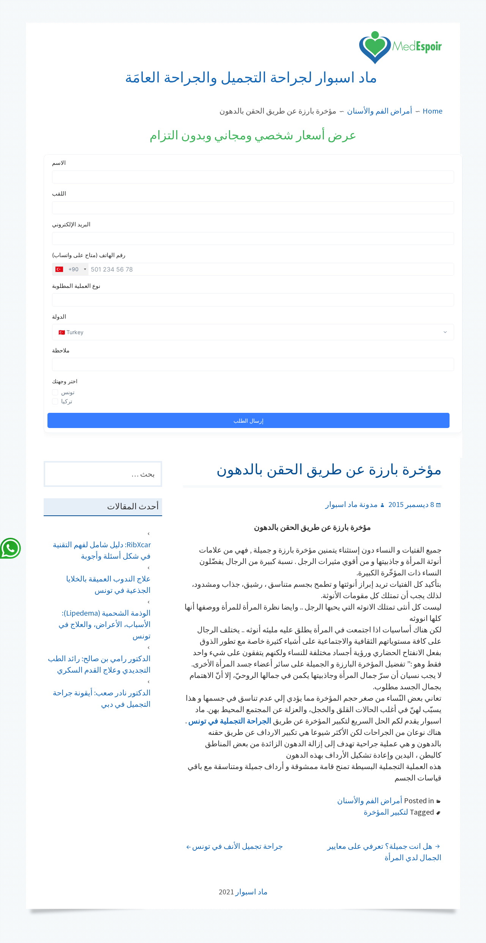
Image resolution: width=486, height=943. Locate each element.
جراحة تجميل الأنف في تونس (237, 846)
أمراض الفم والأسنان (369, 800)
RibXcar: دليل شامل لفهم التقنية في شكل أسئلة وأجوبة (102, 550)
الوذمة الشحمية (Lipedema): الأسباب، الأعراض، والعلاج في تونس (104, 624)
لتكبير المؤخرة (386, 812)
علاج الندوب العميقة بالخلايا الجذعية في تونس (108, 584)
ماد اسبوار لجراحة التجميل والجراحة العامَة (251, 77)
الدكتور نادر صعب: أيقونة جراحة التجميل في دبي (102, 698)
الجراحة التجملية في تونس (229, 720)
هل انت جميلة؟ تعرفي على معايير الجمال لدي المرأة (384, 851)
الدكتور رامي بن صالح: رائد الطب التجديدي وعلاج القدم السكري (99, 664)
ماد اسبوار (251, 891)
